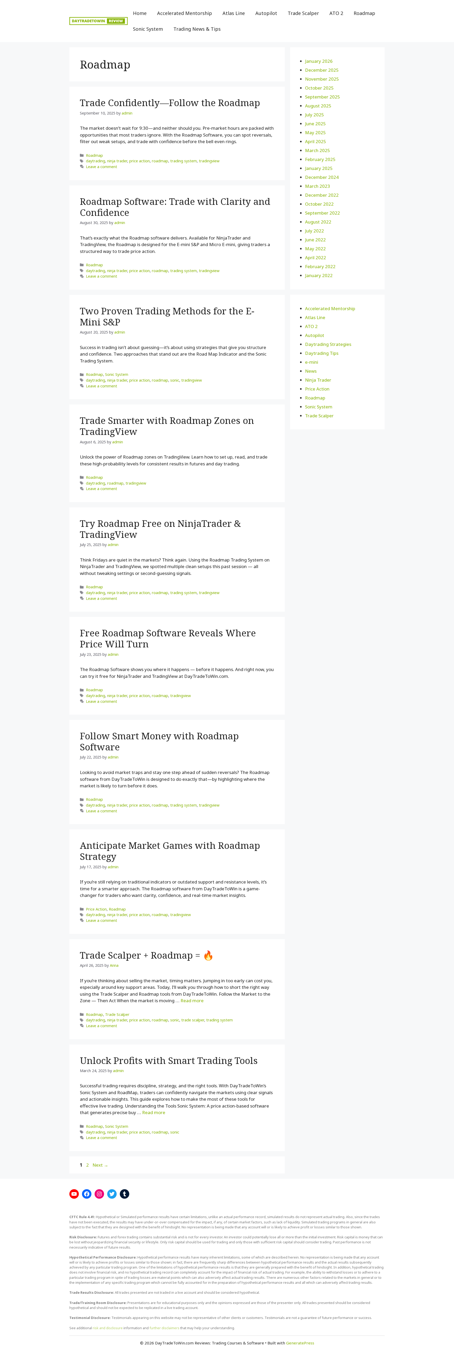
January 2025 (319, 168)
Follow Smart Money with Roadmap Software (159, 741)
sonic (174, 380)
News (311, 371)
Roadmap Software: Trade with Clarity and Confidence (175, 207)
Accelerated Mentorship (184, 13)
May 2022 (315, 249)
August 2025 (318, 106)
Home (140, 13)
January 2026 (319, 61)
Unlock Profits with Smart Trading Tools (169, 1060)
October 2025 (319, 88)
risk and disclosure (108, 1328)
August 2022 (318, 222)
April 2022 (315, 257)
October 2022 (319, 204)
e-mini (311, 362)
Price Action (96, 909)
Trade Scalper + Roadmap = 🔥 (147, 955)
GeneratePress (300, 1342)
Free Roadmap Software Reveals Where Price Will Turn (168, 638)
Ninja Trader (318, 380)
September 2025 (322, 97)
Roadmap (364, 13)
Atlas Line (234, 13)
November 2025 (322, 79)
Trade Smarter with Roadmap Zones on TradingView (167, 426)
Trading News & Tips (197, 29)
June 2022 (315, 240)
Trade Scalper (303, 13)
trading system (183, 160)
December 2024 (322, 177)
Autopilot (266, 13)
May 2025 (315, 132)
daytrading (95, 160)
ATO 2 (336, 13)
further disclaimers (164, 1328)
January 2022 (319, 275)
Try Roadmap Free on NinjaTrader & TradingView (160, 529)
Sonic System (148, 29)
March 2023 (317, 186)
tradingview (209, 160)
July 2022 (314, 231)
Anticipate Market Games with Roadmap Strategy (170, 850)
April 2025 (315, 141)
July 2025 (314, 115)
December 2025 (322, 70)
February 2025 (320, 159)
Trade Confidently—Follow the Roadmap (170, 102)
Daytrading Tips (321, 353)
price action (139, 160)
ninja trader (117, 160)
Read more (192, 1000)
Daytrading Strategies (328, 344)
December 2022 (322, 195)
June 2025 (315, 124)
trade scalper (192, 1019)
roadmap (160, 160)
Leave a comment (101, 166)
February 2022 (320, 266)
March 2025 (317, 150)
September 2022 (322, 213)
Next (100, 1165)
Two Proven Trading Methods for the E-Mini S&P (167, 316)
